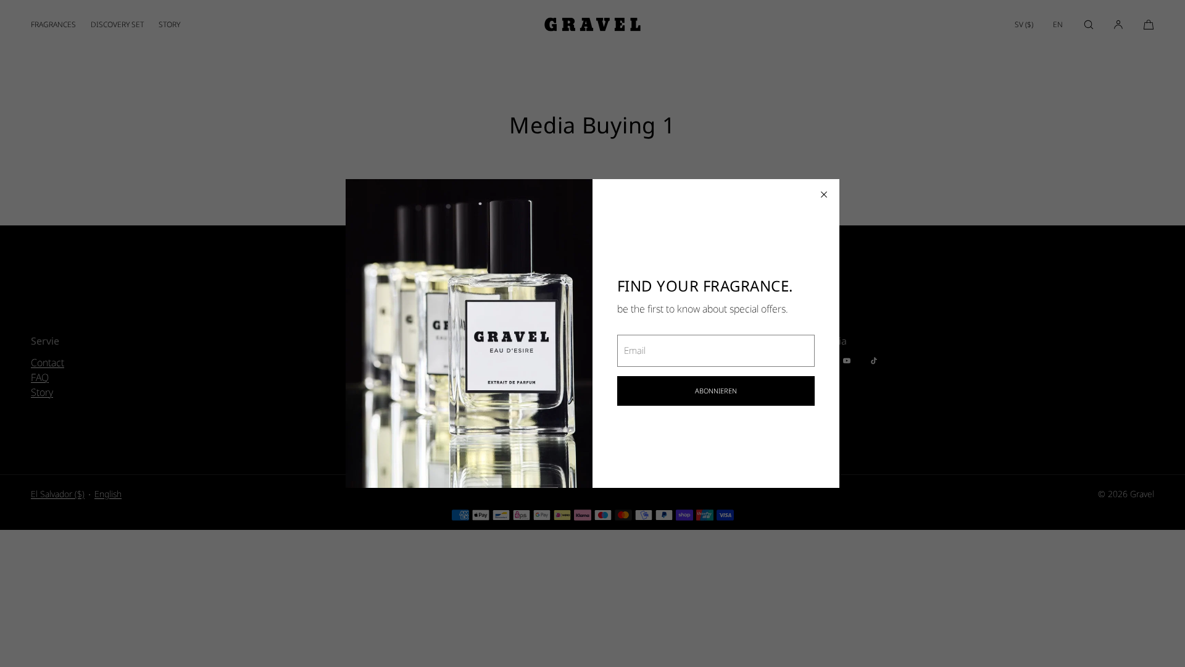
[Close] (824, 194)
